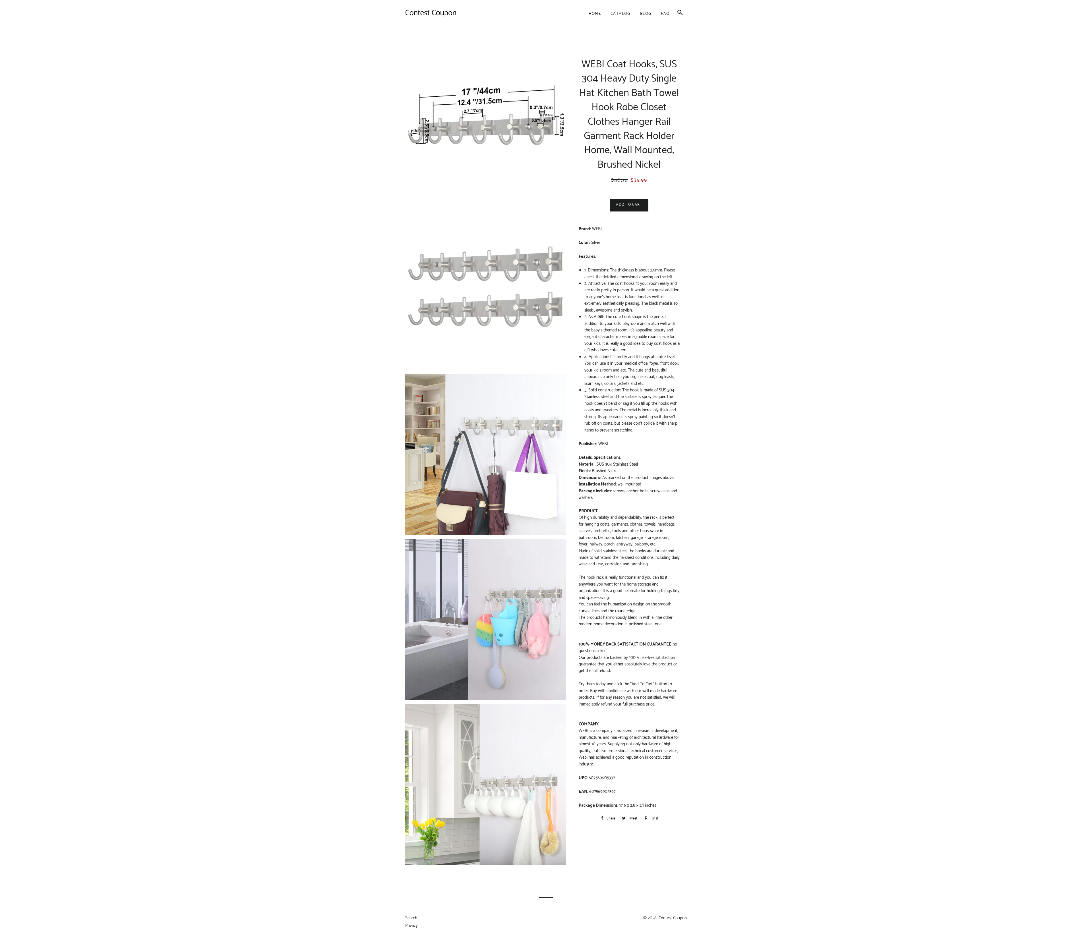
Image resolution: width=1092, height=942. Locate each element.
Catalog (620, 14)
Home (595, 14)
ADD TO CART (629, 205)
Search (411, 918)
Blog (646, 14)
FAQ (665, 14)
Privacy (411, 925)
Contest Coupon (673, 918)
